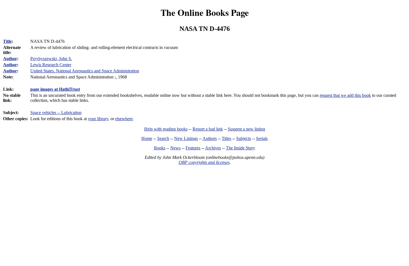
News (175, 148)
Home (146, 138)
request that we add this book (345, 95)
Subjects (243, 138)
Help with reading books (166, 129)
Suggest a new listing (246, 129)
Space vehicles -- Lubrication (56, 112)
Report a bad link (208, 129)
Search (163, 138)
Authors (210, 138)
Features (193, 148)
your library (98, 118)
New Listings (186, 138)
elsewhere (124, 118)
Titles (226, 138)
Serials (262, 138)
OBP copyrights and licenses (204, 162)
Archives (213, 148)
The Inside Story (240, 148)
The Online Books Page (205, 12)
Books (159, 148)
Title (7, 41)
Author (10, 58)
